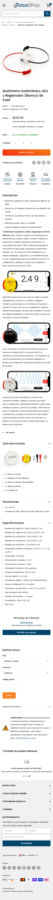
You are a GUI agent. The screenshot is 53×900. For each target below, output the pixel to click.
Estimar (9, 695)
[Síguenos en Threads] (38, 868)
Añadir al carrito (26, 152)
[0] (48, 5)
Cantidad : (7, 143)
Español (32, 855)
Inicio (3, 22)
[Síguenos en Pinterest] (19, 868)
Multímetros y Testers (8, 25)
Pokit (5, 106)
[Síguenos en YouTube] (24, 868)
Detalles (7, 184)
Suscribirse (26, 843)
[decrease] (15, 143)
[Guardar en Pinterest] (39, 162)
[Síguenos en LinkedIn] (34, 868)
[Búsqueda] (47, 14)
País (4, 656)
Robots (9, 22)
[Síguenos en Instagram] (14, 868)
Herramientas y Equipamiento (24, 22)
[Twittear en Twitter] (44, 162)
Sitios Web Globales (10, 855)
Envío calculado (19, 127)
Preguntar (32, 184)
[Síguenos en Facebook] (4, 868)
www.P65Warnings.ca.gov (25, 738)
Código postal (8, 679)
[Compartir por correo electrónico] (48, 162)
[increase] (31, 143)
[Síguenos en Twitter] (9, 868)
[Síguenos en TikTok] (29, 868)
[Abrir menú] (4, 5)
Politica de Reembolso (12, 707)
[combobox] (23, 14)
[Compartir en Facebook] (34, 162)
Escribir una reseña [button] (26, 632)
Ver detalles (20, 184)
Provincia (7, 667)
